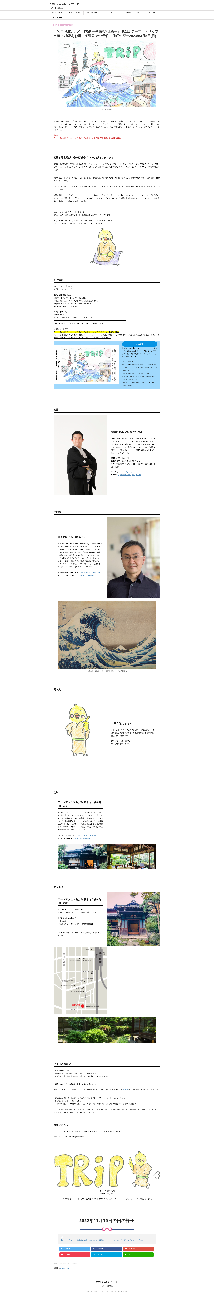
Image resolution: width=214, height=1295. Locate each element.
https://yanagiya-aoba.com (131, 472)
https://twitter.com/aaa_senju (82, 838)
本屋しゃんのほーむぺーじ (64, 3)
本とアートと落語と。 (107, 1286)
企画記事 (128, 13)
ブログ (110, 13)
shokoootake (65, 1268)
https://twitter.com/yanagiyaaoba (129, 475)
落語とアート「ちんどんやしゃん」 (146, 13)
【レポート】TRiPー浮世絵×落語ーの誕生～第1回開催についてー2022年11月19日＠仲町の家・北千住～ (102, 1240)
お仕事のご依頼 (92, 13)
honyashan (125, 1089)
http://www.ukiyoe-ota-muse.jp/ (91, 572)
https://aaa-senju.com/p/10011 (87, 835)
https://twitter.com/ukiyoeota (85, 575)
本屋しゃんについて (56, 13)
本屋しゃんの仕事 (74, 13)
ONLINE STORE (56, 17)
